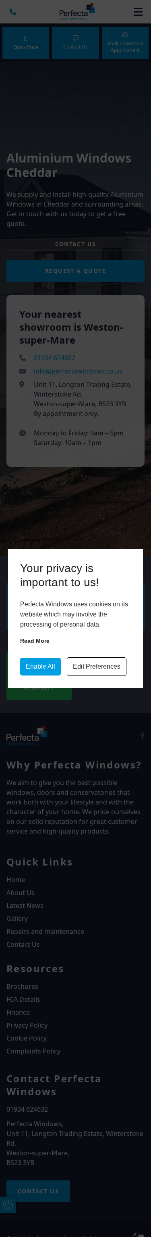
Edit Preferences (96, 666)
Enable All (40, 666)
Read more (35, 640)
